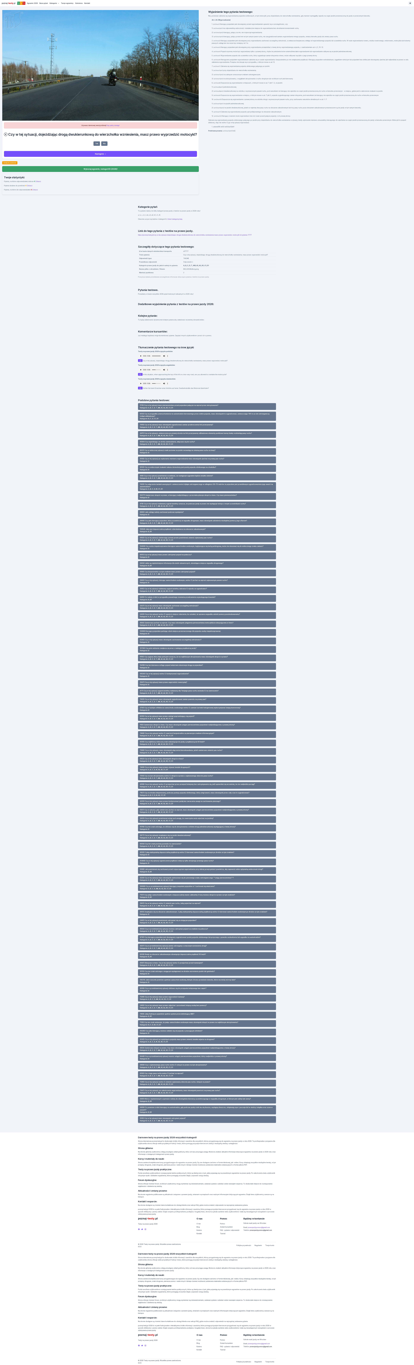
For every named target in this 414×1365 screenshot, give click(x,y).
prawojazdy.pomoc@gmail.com (259, 1227)
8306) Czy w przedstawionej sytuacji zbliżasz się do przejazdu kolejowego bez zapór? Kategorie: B (173, 989)
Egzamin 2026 (32, 3)
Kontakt (87, 3)
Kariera (199, 1230)
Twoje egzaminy (67, 3)
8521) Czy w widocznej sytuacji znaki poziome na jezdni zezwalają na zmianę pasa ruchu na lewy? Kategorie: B (177, 451)
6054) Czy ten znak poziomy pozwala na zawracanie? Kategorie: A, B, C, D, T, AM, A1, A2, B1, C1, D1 (160, 845)
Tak (96, 143)
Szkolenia (79, 3)
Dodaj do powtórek (10, 163)
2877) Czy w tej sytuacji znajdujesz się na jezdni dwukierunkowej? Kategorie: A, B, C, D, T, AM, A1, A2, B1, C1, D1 (165, 836)
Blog (198, 1227)
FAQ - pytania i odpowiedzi (229, 1230)
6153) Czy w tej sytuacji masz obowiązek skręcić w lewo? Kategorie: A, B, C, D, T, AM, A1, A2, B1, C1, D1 (162, 760)
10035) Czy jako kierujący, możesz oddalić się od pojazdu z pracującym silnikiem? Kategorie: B (171, 1032)
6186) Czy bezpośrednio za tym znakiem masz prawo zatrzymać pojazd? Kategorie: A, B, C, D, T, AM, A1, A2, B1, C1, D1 (167, 573)
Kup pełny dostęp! (113, 125)
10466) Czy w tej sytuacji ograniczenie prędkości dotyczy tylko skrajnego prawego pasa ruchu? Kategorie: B (177, 862)
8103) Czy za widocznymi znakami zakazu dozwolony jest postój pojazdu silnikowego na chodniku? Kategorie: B (178, 468)
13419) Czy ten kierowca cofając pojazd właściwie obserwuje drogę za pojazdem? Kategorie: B (171, 666)
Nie (104, 143)
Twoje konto (269, 1245)
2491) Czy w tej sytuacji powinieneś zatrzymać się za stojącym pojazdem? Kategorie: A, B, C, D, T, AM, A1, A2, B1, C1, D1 (168, 921)
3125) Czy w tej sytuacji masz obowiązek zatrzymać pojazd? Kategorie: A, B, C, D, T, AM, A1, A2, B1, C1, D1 (163, 1119)
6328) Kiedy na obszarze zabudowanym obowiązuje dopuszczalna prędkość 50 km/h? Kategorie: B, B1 (173, 955)
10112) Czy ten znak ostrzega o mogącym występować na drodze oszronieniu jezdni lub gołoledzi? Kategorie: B (177, 972)
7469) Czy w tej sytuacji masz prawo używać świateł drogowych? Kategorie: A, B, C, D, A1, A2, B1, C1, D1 (165, 768)
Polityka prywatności (243, 1245)
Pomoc (222, 1224)
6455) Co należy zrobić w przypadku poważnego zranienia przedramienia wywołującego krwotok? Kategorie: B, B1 (177, 598)
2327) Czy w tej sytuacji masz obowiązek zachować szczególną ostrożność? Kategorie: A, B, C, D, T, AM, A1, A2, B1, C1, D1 (169, 607)
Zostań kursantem (226, 1227)
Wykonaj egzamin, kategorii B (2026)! (101, 169)
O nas (199, 1224)
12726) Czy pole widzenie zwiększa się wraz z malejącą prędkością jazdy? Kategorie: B (168, 649)
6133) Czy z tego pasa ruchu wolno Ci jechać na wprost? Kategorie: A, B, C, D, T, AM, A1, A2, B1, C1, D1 (161, 1074)
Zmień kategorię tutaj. (175, 219)
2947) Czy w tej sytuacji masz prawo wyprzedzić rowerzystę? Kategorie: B (163, 683)
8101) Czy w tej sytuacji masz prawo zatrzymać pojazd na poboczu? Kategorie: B (166, 556)
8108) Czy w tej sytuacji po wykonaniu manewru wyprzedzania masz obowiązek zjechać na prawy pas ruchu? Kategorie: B (182, 460)
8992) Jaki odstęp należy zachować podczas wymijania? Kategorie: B (162, 513)
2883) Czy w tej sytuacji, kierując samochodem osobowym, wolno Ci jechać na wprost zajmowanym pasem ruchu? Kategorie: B (184, 581)
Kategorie (53, 3)
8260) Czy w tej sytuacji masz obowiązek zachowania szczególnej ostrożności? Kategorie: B (170, 641)
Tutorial (222, 1233)
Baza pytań (43, 3)
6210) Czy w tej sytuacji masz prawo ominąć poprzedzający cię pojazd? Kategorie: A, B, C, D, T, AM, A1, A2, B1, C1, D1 (167, 717)
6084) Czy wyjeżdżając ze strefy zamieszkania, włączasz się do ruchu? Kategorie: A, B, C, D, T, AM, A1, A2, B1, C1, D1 (167, 443)
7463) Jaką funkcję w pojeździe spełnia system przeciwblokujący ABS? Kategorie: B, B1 (167, 1015)
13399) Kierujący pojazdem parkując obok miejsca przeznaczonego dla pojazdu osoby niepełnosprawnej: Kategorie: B (180, 632)
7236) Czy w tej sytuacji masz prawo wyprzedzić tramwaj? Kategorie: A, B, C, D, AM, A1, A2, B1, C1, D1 (162, 998)
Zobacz (38, 181)
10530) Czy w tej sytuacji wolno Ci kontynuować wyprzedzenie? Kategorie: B (164, 675)
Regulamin (258, 1245)
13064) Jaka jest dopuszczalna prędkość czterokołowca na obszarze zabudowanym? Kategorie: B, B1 (172, 530)
